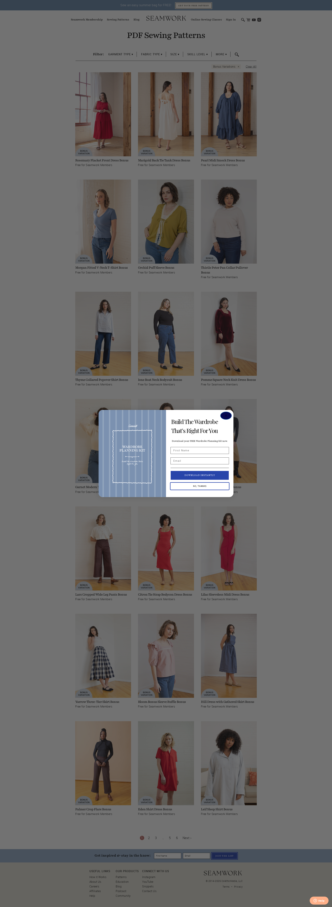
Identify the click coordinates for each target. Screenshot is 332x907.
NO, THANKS (199, 486)
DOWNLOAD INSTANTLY (200, 475)
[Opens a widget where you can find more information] (319, 901)
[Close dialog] (226, 416)
